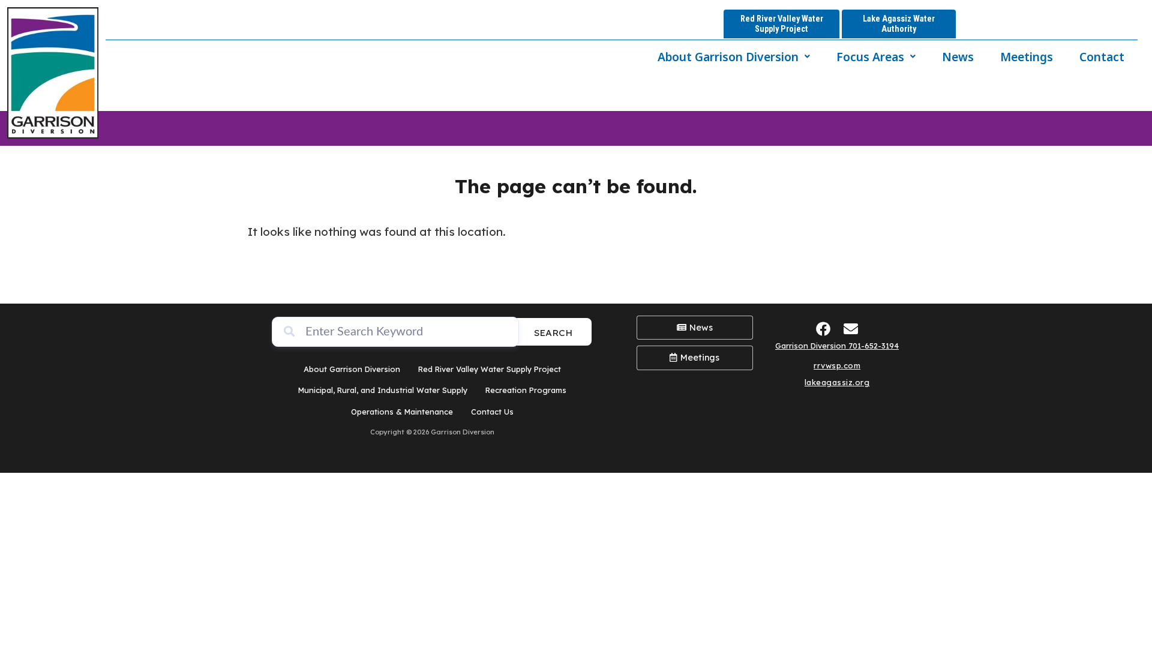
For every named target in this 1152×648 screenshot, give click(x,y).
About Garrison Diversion (728, 57)
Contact (1101, 57)
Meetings (1026, 57)
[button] (733, 56)
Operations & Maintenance (402, 411)
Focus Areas (870, 57)
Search (553, 332)
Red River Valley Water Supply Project (489, 369)
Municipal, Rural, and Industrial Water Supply (382, 390)
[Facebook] (823, 328)
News (958, 57)
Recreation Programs (525, 390)
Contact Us (492, 411)
